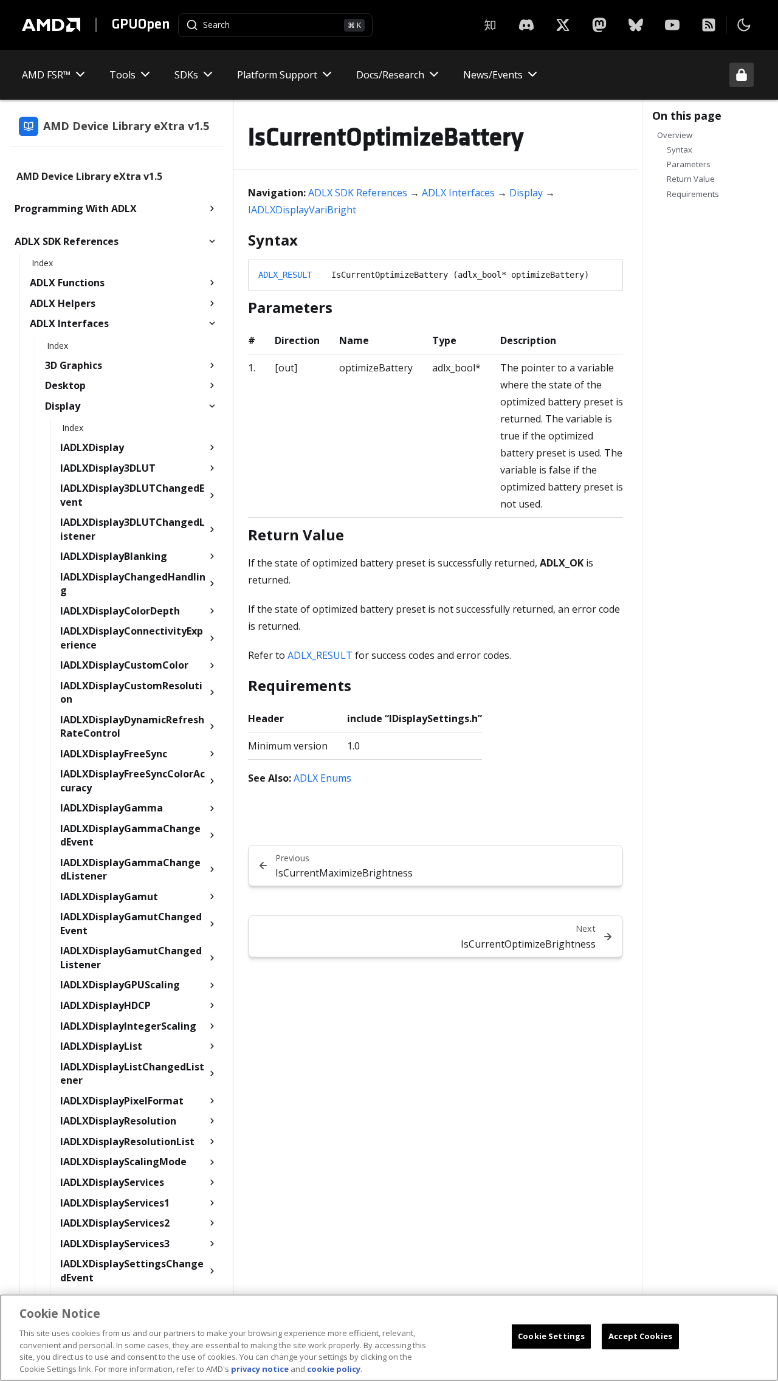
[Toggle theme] (744, 25)
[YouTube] (672, 25)
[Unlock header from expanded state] (741, 75)
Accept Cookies (640, 1336)
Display (526, 192)
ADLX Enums (322, 778)
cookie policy (333, 1368)
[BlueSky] (636, 25)
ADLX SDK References (357, 192)
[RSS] (709, 25)
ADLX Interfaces (458, 192)
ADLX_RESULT (285, 275)
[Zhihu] (490, 25)
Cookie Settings (551, 1336)
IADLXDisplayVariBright (302, 209)
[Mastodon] (599, 25)
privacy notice (260, 1368)
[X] (526, 25)
